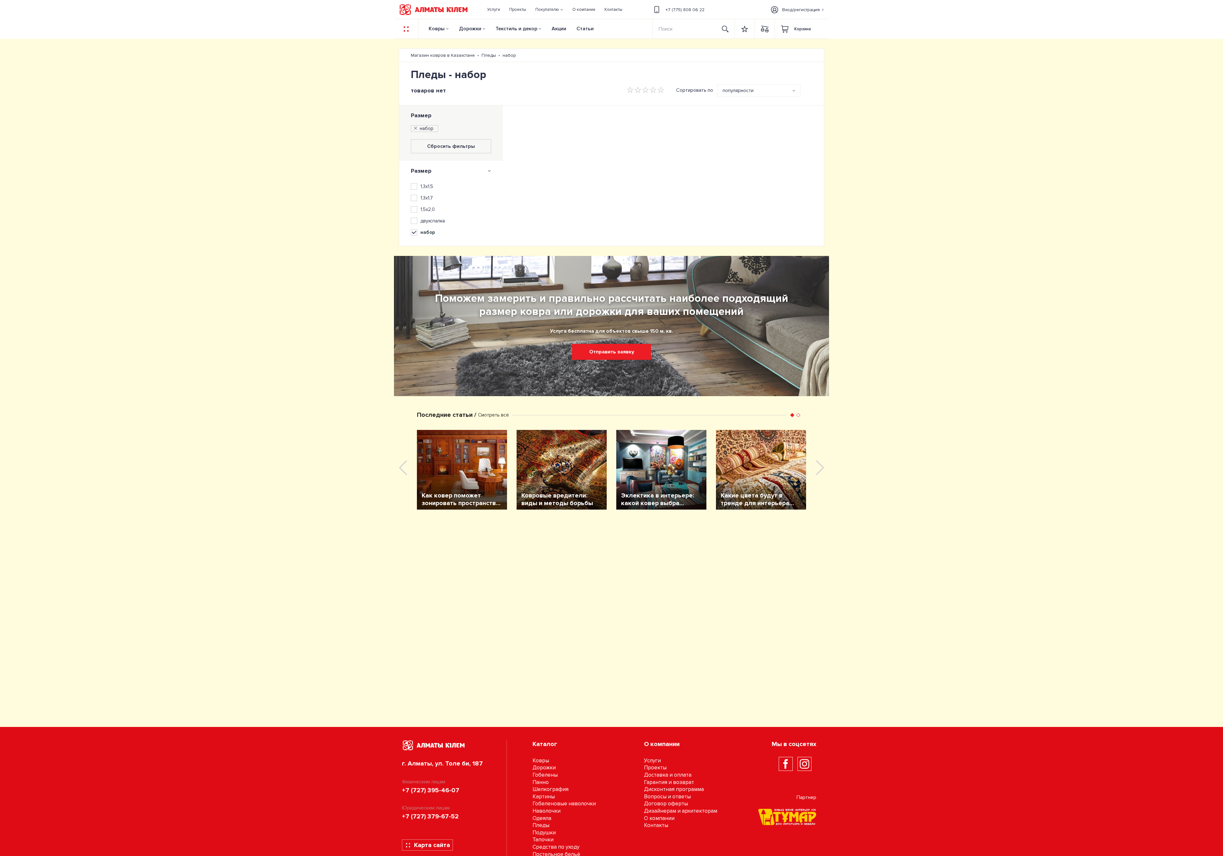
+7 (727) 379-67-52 (430, 816)
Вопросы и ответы (667, 796)
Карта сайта (432, 845)
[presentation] (403, 467)
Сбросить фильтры (451, 146)
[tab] (451, 171)
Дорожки (470, 28)
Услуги (652, 760)
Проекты (655, 767)
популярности (738, 90)
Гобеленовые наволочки (564, 803)
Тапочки (543, 839)
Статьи (585, 28)
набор (426, 128)
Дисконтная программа (674, 789)
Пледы (541, 825)
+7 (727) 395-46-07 (430, 790)
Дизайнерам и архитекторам (680, 811)
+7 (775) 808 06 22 (685, 9)
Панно (541, 782)
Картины (544, 796)
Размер (421, 115)
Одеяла (542, 818)
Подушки (544, 832)
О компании (659, 818)
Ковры (437, 28)
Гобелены (545, 775)
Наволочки (547, 811)
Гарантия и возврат (669, 782)
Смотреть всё (493, 415)
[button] (549, 9)
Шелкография (551, 789)
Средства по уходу (556, 847)
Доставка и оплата (667, 775)
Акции (559, 28)
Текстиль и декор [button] (516, 28)
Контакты (656, 825)
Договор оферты (666, 803)
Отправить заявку (611, 352)
